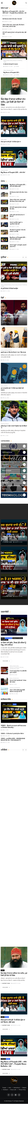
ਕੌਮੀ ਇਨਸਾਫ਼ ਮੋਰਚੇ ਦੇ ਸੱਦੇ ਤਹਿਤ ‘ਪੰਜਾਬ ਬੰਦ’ (12, 19)
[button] (23, 257)
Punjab (3, 170)
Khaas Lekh (14, 284)
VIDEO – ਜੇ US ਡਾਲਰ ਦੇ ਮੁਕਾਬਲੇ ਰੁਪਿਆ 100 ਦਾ (12, 733)
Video (5, 139)
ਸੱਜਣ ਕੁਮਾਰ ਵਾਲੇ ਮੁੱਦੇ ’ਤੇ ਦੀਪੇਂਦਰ (10, 71)
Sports (7, 311)
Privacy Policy (22, 1089)
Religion (24, 1087)
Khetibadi (5, 1089)
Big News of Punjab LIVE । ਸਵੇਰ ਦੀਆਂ (13, 172)
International (7, 284)
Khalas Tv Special (22, 284)
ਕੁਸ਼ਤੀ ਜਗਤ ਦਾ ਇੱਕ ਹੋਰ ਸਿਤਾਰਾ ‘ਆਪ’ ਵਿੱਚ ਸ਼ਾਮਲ (13, 352)
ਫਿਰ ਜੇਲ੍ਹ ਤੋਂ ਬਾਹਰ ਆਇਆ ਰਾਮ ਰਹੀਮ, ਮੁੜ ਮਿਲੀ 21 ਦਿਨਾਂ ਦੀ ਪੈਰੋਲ (13, 102)
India (4, 60)
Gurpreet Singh (8, 542)
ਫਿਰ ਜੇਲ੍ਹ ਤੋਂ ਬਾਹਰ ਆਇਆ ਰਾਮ (10, 62)
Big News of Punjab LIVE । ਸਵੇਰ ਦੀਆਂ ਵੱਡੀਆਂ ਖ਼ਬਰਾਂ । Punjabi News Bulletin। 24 (14, 1064)
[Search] (26, 3)
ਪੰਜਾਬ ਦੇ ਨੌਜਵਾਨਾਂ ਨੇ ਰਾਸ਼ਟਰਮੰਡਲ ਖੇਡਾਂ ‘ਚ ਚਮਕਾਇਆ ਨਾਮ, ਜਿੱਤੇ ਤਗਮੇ (13, 317)
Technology (13, 668)
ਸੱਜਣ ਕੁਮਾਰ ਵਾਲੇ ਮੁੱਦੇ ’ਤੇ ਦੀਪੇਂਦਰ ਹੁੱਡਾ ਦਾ (11, 142)
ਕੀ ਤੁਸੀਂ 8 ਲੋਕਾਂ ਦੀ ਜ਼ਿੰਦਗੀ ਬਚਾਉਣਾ (9, 288)
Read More (5, 660)
